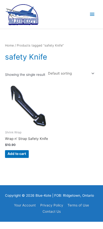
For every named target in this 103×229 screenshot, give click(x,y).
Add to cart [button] (17, 154)
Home (9, 45)
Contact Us (51, 211)
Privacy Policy (51, 205)
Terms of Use (78, 205)
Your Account (25, 205)
